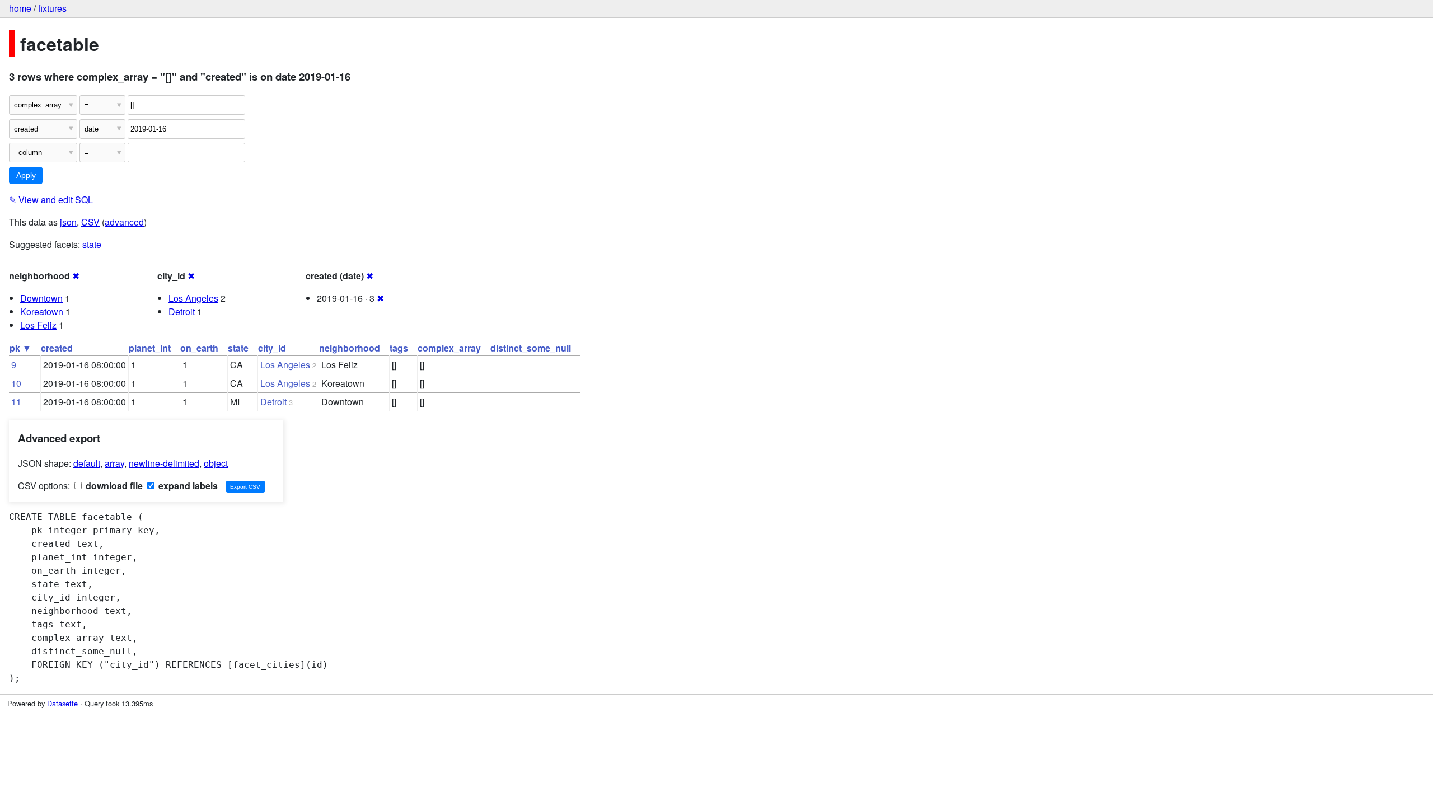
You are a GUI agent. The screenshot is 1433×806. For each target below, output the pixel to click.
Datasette (62, 703)
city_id (272, 347)
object (216, 463)
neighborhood (349, 347)
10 (16, 383)
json (68, 221)
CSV (90, 221)
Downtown (41, 298)
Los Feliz (38, 324)
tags (399, 347)
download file (113, 485)
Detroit (181, 311)
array (114, 463)
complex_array (449, 347)
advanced (124, 221)
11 (16, 401)
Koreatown (41, 311)
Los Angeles (193, 298)
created (57, 347)
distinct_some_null (530, 347)
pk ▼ (20, 347)
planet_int (150, 347)
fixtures (52, 8)
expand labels (187, 485)
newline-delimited (164, 463)
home (20, 8)
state (91, 244)
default (86, 463)
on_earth (199, 347)
